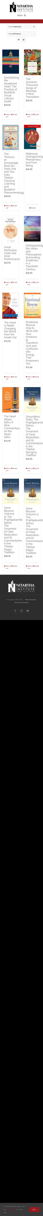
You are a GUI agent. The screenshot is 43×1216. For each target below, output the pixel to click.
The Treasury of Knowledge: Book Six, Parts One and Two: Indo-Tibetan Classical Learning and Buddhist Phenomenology (14, 173)
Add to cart (8, 115)
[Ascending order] (34, 26)
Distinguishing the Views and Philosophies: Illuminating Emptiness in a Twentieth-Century (34, 257)
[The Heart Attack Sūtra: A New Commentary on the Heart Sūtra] (10, 399)
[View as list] (23, 39)
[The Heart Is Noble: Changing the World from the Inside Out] (10, 306)
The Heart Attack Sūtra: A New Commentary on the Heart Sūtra (12, 427)
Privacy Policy (11, 1209)
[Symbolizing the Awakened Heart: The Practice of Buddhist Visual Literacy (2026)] (10, 62)
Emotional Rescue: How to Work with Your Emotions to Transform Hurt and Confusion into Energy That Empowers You (32, 342)
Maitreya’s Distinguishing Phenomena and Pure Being (34, 159)
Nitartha (21, 602)
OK (34, 1209)
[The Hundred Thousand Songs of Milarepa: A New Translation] (32, 62)
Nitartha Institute (30, 600)
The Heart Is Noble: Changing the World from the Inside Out (10, 330)
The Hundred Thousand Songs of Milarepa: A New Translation (32, 87)
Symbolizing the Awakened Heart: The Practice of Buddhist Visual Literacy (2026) (11, 89)
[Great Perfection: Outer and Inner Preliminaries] (10, 229)
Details (15, 114)
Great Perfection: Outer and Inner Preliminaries (12, 253)
